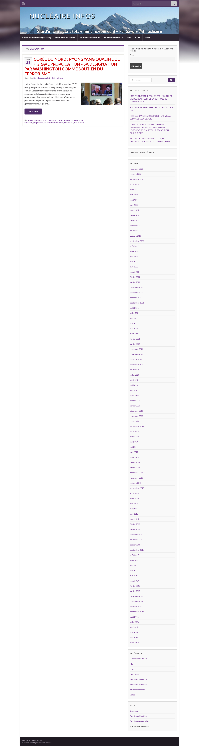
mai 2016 (134, 632)
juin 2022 (134, 256)
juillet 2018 (134, 498)
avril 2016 (134, 637)
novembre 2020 (136, 354)
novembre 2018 (136, 478)
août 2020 (134, 370)
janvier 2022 (135, 282)
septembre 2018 (137, 488)
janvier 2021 (135, 344)
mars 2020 (134, 395)
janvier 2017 (135, 591)
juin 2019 (134, 442)
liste (76, 120)
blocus (30, 120)
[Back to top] (193, 740)
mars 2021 (134, 333)
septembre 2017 (137, 550)
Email (132, 55)
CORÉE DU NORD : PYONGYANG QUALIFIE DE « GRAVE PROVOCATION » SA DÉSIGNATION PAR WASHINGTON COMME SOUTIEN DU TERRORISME (72, 66)
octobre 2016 (135, 606)
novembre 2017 (136, 539)
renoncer (59, 122)
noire (81, 120)
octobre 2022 (135, 236)
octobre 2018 (135, 483)
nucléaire (28, 122)
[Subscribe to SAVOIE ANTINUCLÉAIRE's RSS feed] (23, 3)
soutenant (68, 122)
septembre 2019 (137, 426)
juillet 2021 (134, 313)
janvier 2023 (135, 220)
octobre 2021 (135, 297)
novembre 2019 (136, 416)
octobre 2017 (135, 545)
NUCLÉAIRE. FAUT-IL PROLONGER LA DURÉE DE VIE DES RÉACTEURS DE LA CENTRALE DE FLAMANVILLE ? (151, 99)
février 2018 (135, 524)
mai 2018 (134, 509)
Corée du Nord (40, 120)
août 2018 (134, 493)
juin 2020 (134, 380)
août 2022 (134, 246)
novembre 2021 (136, 292)
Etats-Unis (69, 120)
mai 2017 (134, 570)
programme (38, 122)
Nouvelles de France (65, 37)
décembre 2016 (136, 596)
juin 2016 (134, 627)
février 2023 (135, 215)
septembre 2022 (137, 241)
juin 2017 (134, 565)
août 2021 (134, 308)
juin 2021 (134, 318)
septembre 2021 (137, 303)
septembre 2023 (137, 179)
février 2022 (135, 277)
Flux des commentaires (139, 721)
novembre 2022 (136, 231)
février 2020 (135, 400)
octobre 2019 (135, 421)
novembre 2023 (136, 169)
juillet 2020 (134, 375)
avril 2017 (134, 575)
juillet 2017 (134, 560)
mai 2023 (134, 200)
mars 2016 (134, 642)
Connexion (134, 711)
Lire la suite (33, 111)
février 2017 (135, 586)
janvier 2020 (135, 406)
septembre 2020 (137, 364)
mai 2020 (134, 385)
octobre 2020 (135, 359)
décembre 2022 (136, 225)
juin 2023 (134, 194)
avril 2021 (134, 328)
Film (129, 37)
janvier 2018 (135, 529)
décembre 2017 (136, 534)
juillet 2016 (134, 622)
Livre (137, 37)
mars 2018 (134, 519)
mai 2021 (134, 323)
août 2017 (134, 555)
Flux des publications (139, 716)
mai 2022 (134, 261)
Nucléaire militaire (113, 37)
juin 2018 (134, 503)
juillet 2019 (134, 436)
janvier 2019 (135, 467)
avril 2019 (134, 452)
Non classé (134, 674)
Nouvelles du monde (90, 37)
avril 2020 (134, 390)
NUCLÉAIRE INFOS (62, 16)
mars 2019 (134, 457)
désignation (53, 120)
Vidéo (148, 37)
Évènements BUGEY (138, 659)
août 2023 (134, 184)
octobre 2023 (135, 174)
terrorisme (79, 122)
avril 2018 (134, 514)
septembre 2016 (137, 612)
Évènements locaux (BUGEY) (36, 37)
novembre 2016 (136, 601)
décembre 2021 (136, 287)
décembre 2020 (136, 349)
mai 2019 (134, 447)
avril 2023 (134, 205)
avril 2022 (134, 267)
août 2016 (134, 617)
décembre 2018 (136, 473)
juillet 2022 (134, 251)
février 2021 (135, 339)
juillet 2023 (134, 189)
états (61, 120)
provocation (49, 122)
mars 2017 (134, 581)
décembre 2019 (136, 411)
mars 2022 (134, 272)
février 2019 (135, 462)
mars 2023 (134, 210)
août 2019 (134, 431)
